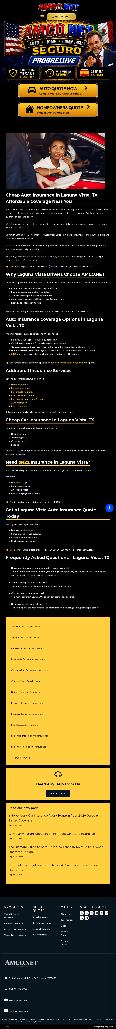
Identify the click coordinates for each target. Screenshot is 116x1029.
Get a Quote (58, 793)
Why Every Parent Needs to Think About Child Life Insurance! (52, 834)
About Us (65, 914)
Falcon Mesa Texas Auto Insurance (28, 746)
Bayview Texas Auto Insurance (26, 648)
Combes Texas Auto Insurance (26, 681)
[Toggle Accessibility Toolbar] (109, 508)
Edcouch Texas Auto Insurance (27, 703)
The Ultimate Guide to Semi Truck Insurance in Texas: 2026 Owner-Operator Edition (56, 849)
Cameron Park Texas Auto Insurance (29, 670)
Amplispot (109, 1026)
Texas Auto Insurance (15, 935)
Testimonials (67, 919)
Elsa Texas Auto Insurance (24, 724)
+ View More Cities (20, 757)
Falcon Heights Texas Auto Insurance (29, 735)
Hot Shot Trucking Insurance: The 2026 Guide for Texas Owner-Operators (53, 867)
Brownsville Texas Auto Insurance (28, 659)
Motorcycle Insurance (15, 929)
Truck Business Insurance (11, 916)
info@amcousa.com (18, 1011)
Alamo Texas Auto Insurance (25, 626)
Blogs (63, 925)
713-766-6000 (18, 989)
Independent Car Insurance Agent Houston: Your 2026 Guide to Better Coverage (53, 817)
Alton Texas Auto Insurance (25, 637)
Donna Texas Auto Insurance (25, 692)
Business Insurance (13, 923)
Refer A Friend (64, 933)
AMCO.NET (14, 450)
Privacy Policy (64, 943)
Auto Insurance (40, 917)
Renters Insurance (42, 923)
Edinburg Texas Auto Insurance (27, 713)
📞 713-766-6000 (61, 16)
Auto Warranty (40, 934)
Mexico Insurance (41, 928)
